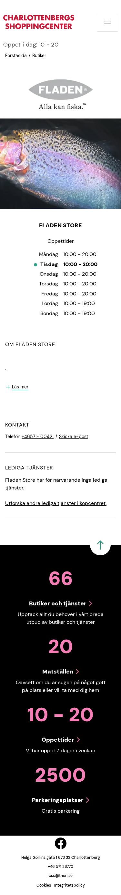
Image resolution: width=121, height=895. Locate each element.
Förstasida (16, 55)
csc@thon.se (61, 875)
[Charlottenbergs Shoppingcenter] (38, 22)
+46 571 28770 (60, 866)
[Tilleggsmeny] (107, 22)
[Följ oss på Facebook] (60, 843)
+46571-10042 (38, 436)
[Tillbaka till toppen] (100, 545)
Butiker (39, 55)
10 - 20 (30, 44)
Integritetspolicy (69, 885)
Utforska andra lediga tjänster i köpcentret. (55, 503)
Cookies (43, 885)
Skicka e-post (73, 436)
